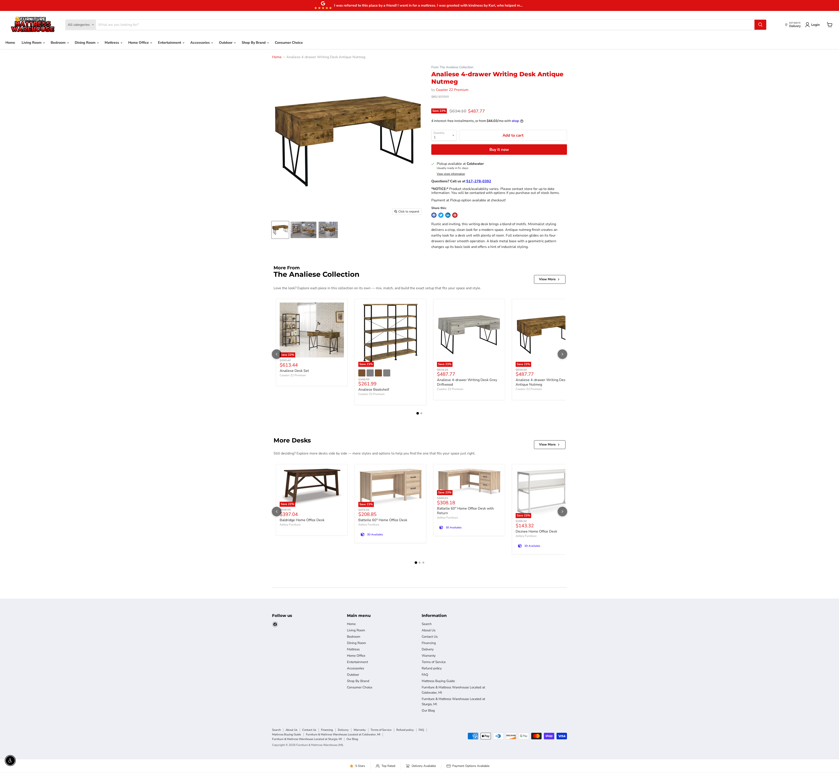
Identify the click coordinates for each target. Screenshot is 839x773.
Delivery (428, 649)
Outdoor (226, 42)
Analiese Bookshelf (373, 389)
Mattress (112, 42)
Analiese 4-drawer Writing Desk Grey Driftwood (467, 382)
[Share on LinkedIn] (448, 215)
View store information (451, 174)
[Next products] (562, 354)
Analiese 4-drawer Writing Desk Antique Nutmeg (541, 382)
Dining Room (85, 42)
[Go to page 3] (423, 563)
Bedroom (58, 42)
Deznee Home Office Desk (536, 531)
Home (10, 42)
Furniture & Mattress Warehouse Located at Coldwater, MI (343, 734)
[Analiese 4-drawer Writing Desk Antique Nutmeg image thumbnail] (280, 230)
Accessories (200, 42)
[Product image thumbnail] (303, 230)
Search (427, 624)
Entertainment (170, 42)
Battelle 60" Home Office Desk (382, 520)
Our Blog (428, 710)
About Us (428, 630)
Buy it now (499, 149)
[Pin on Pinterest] (455, 215)
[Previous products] (276, 354)
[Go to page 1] (417, 413)
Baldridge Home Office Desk (302, 520)
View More (547, 279)
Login (815, 25)
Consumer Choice (289, 42)
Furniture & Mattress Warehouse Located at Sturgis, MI (307, 739)
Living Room (32, 42)
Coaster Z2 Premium (452, 89)
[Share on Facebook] (434, 215)
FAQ (425, 674)
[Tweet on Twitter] (441, 215)
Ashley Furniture (290, 525)
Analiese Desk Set (294, 370)
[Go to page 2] (421, 413)
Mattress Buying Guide (438, 681)
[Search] (760, 25)
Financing (429, 643)
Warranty (429, 655)
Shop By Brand (254, 42)
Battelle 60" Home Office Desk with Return (465, 510)
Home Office (139, 42)
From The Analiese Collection (452, 67)
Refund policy (432, 668)
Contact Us (430, 636)
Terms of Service (434, 662)
